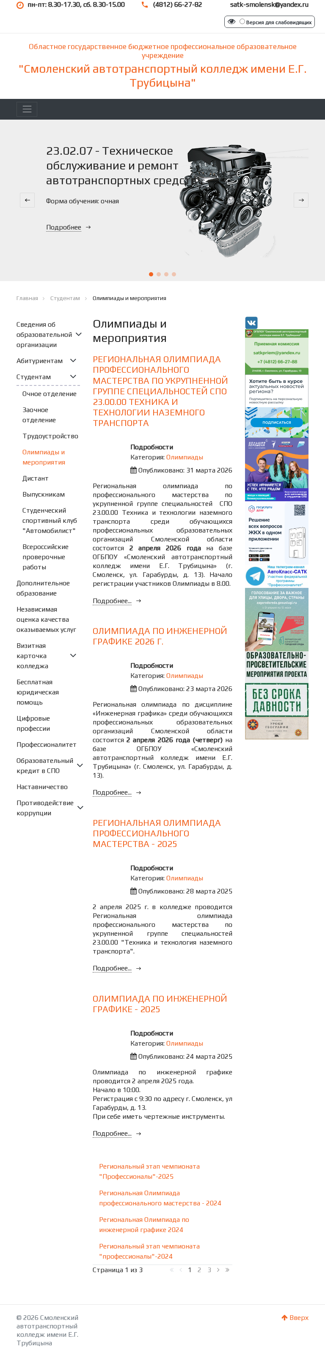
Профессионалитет (47, 744)
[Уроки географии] (276, 728)
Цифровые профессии (33, 723)
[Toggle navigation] (27, 109)
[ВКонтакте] (251, 322)
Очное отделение (49, 394)
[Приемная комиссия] (276, 351)
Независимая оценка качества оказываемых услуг (46, 619)
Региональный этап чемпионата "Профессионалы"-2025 (149, 1171)
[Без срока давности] (276, 683)
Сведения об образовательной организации (44, 334)
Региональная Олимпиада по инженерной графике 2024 (144, 1225)
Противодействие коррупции (45, 808)
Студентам (34, 377)
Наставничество (42, 787)
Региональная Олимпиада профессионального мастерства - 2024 (160, 1198)
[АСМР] (276, 406)
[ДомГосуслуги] (276, 532)
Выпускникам (43, 494)
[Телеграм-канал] (276, 576)
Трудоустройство (50, 436)
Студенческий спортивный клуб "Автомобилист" (49, 520)
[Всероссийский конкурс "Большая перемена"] (276, 469)
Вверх (298, 1318)
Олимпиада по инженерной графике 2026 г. (160, 636)
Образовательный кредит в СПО (45, 766)
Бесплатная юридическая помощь (38, 692)
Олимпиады (184, 457)
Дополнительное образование (43, 588)
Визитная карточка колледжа (32, 656)
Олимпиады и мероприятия (43, 457)
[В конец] (227, 1270)
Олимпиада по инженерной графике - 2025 (160, 1003)
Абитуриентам (40, 361)
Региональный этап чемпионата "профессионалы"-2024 (149, 1251)
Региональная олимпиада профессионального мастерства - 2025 (157, 833)
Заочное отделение (39, 415)
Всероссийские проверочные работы (45, 557)
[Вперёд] (218, 1270)
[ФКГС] (276, 619)
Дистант (35, 478)
